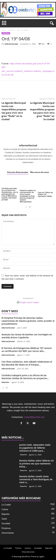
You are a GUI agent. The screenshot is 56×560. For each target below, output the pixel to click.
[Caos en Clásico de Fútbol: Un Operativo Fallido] (46, 184)
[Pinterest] (19, 52)
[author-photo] (28, 134)
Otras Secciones (28, 552)
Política (11, 30)
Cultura (5, 509)
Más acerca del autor (39, 172)
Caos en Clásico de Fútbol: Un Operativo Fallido (45, 194)
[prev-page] (26, 207)
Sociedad (6, 523)
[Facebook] (5, 52)
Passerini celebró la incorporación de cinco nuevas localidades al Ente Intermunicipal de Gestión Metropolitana (27, 196)
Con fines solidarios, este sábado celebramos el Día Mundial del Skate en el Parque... (27, 363)
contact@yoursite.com (34, 417)
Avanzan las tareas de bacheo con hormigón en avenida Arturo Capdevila (27, 336)
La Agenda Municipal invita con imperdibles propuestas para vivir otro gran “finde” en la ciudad (14, 111)
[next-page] (29, 207)
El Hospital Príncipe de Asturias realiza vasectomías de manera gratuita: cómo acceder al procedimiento (28, 320)
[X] (28, 423)
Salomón (5, 382)
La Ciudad (6, 505)
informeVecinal (11, 44)
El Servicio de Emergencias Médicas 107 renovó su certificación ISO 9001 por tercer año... (27, 350)
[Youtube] (34, 423)
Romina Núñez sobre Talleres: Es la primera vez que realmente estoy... (36, 463)
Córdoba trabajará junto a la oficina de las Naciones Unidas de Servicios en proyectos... (25, 377)
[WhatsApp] (26, 52)
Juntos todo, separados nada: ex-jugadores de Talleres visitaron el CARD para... (35, 447)
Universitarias (8, 533)
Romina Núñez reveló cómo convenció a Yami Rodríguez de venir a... (35, 479)
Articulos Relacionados (17, 172)
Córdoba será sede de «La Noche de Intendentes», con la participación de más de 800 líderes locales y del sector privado (10, 194)
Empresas (6, 528)
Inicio (4, 30)
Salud (4, 519)
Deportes (23, 454)
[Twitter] (12, 52)
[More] (33, 52)
